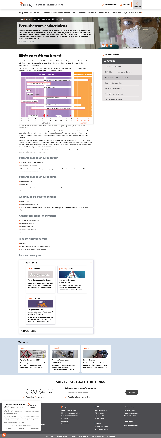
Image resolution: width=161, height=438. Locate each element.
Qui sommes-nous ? (101, 410)
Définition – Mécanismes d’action (118, 72)
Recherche (137, 7)
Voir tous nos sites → (130, 416)
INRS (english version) (131, 425)
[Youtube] (42, 391)
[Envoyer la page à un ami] (103, 46)
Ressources (126, 5)
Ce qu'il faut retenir (113, 66)
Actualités (64, 421)
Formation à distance (131, 413)
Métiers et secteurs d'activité (70, 413)
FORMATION (104, 13)
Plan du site (49, 436)
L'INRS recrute (99, 413)
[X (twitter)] (34, 391)
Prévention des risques (114, 94)
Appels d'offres (100, 416)
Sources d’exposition (113, 83)
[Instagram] (50, 391)
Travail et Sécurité (129, 410)
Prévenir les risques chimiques (60, 361)
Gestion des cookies (97, 436)
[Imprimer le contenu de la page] (107, 46)
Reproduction (89, 360)
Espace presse (99, 418)
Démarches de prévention (69, 416)
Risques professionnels (68, 410)
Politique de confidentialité (79, 436)
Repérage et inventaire (114, 88)
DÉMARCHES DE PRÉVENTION (84, 13)
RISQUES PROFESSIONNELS (29, 13)
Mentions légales (62, 436)
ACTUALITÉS (116, 13)
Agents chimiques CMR (30, 360)
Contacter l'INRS (102, 430)
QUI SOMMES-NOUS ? (132, 13)
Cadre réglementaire (113, 99)
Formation (64, 418)
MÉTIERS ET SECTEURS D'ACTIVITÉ (57, 13)
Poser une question (111, 5)
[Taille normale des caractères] (111, 46)
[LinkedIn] (25, 391)
